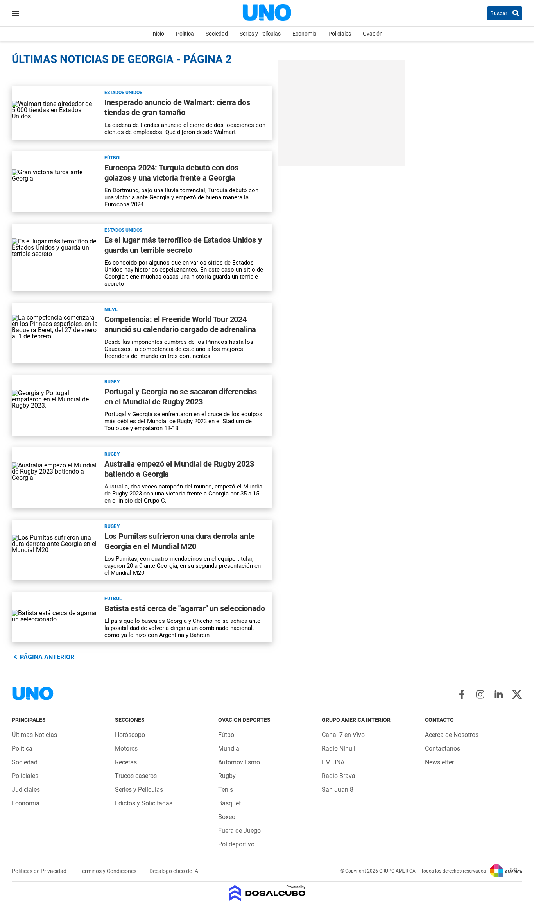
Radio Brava (338, 776)
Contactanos (442, 748)
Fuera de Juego (239, 830)
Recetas (126, 762)
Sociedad (217, 33)
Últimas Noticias (34, 735)
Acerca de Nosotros (451, 735)
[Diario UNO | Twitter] (517, 694)
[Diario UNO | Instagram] (480, 694)
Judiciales (26, 789)
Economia (304, 33)
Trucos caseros (136, 776)
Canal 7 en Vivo (343, 735)
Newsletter (439, 762)
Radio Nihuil (338, 748)
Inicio (157, 33)
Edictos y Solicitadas (143, 803)
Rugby (112, 382)
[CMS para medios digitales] (267, 893)
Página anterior (47, 657)
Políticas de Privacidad (40, 871)
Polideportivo (236, 844)
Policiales (339, 33)
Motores (126, 748)
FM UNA (333, 762)
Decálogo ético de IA (173, 871)
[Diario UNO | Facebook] (462, 694)
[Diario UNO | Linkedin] (498, 694)
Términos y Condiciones (108, 871)
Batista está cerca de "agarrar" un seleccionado (184, 608)
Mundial (229, 748)
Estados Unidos (123, 92)
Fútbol (113, 158)
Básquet (229, 803)
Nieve (111, 309)
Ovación (373, 33)
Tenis (225, 789)
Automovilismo (239, 762)
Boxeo (226, 817)
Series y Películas (260, 33)
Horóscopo (130, 735)
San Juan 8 (337, 789)
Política (185, 33)
